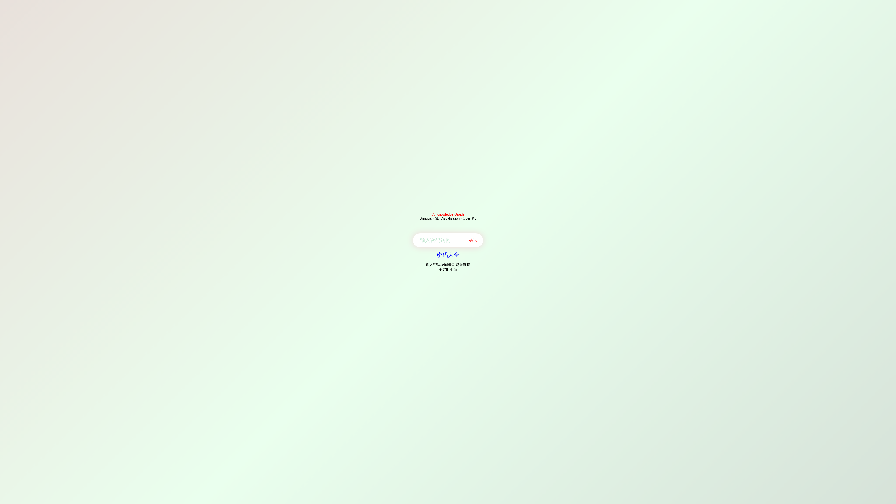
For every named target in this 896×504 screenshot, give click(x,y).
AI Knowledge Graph (448, 214)
